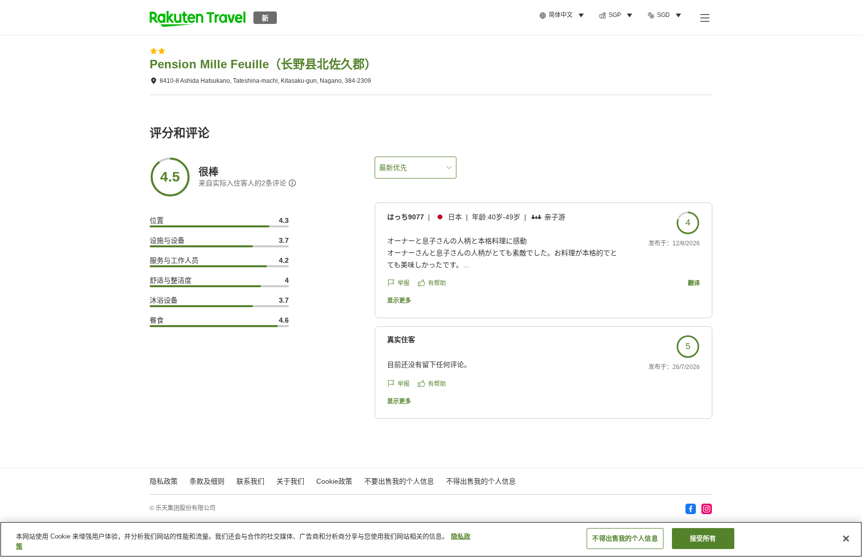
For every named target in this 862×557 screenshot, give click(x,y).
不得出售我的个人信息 (481, 481)
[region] (431, 539)
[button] (197, 17)
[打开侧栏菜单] (704, 17)
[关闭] (846, 539)
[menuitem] (563, 15)
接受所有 (703, 538)
